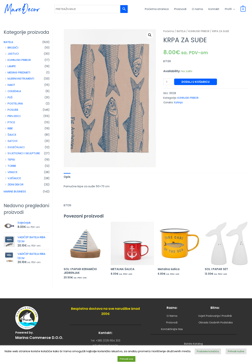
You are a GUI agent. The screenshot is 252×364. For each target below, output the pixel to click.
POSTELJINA (15, 103)
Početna (168, 31)
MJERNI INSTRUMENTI (21, 78)
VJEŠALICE (14, 178)
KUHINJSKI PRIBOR (19, 60)
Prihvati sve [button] (126, 359)
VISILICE (12, 172)
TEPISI (11, 159)
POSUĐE (13, 110)
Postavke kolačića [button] (208, 351)
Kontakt (213, 9)
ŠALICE (12, 135)
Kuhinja (178, 102)
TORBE (12, 166)
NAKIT (11, 85)
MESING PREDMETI (19, 72)
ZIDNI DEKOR (15, 184)
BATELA (8, 42)
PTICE (11, 122)
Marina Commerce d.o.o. (39, 337)
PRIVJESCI (14, 116)
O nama (197, 9)
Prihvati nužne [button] (236, 351)
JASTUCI (13, 54)
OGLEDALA (14, 91)
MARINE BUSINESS (15, 191)
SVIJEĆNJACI (16, 147)
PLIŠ (10, 97)
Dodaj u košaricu (196, 82)
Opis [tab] (67, 177)
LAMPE (12, 66)
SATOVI (12, 141)
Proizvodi (180, 9)
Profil (228, 9)
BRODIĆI (13, 47)
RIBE (10, 128)
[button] (149, 35)
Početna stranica (157, 9)
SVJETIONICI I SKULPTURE (24, 153)
